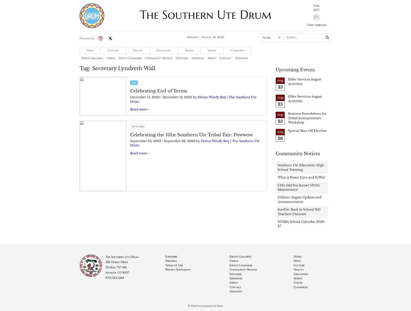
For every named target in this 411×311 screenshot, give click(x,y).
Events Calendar (130, 58)
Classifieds (237, 50)
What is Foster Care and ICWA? (301, 177)
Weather (182, 58)
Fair (316, 5)
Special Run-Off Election (307, 131)
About (212, 58)
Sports (189, 50)
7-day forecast (316, 25)
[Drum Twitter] (110, 38)
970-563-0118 (115, 278)
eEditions (241, 58)
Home (298, 256)
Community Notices (159, 58)
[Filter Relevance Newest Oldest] (295, 37)
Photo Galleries (92, 58)
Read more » (139, 109)
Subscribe (171, 256)
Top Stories (137, 126)
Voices (212, 50)
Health (137, 50)
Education (163, 50)
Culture (113, 50)
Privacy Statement (178, 269)
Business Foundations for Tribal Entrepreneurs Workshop (307, 118)
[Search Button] (327, 37)
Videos (111, 58)
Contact (226, 58)
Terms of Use (174, 265)
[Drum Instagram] (100, 38)
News (90, 50)
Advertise (197, 58)
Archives (171, 261)
